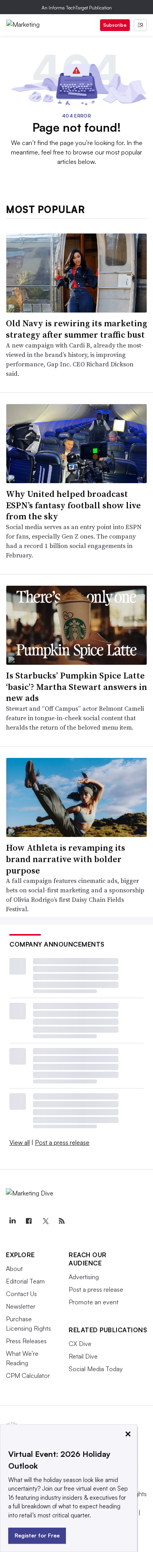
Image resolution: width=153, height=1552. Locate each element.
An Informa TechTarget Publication (77, 8)
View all (19, 1142)
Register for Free (37, 1535)
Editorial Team (25, 1281)
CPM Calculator (28, 1375)
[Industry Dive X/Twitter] (45, 1221)
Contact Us (21, 1294)
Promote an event (93, 1302)
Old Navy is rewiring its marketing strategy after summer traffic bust (76, 328)
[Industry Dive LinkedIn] (12, 1221)
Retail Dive (83, 1356)
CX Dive (80, 1344)
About (14, 1268)
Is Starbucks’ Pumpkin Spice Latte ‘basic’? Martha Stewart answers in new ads (76, 686)
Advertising (84, 1277)
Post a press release (62, 1142)
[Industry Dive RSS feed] (61, 1221)
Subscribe (115, 25)
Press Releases (26, 1341)
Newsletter (20, 1306)
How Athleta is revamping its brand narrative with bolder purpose (65, 859)
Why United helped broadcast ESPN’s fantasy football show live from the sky (73, 505)
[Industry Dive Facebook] (28, 1221)
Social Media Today (96, 1369)
